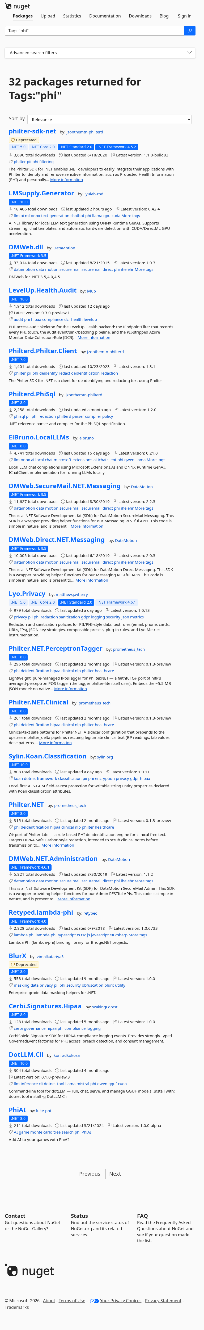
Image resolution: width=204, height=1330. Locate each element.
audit (18, 319)
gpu (106, 215)
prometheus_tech (129, 649)
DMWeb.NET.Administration (53, 858)
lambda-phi (46, 934)
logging (98, 616)
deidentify (48, 373)
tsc (83, 934)
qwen (129, 459)
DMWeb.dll (26, 247)
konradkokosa (67, 1055)
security (113, 616)
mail (76, 269)
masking (21, 985)
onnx (35, 215)
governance (34, 1028)
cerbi (18, 1028)
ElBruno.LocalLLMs (39, 437)
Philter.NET (26, 804)
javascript (100, 934)
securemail (91, 269)
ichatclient (107, 459)
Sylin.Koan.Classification (48, 756)
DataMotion (64, 247)
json (125, 616)
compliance (52, 319)
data (40, 269)
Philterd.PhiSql (32, 394)
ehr (131, 269)
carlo (47, 1132)
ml (27, 215)
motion (51, 269)
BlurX (17, 956)
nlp (78, 670)
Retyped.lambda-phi (41, 912)
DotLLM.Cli (26, 1054)
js (88, 934)
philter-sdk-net (32, 131)
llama (97, 215)
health (77, 319)
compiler (93, 416)
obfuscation (92, 985)
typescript (67, 934)
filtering (46, 161)
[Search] (190, 30)
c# (112, 934)
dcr (67, 319)
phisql (19, 416)
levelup (90, 319)
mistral (82, 1083)
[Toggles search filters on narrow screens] (190, 53)
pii (29, 161)
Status (79, 1215)
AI (16, 1132)
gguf (112, 1083)
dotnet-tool (54, 1083)
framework (47, 778)
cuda (116, 215)
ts (78, 934)
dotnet (30, 778)
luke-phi (43, 1110)
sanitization (69, 616)
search (68, 1132)
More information (66, 179)
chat (49, 459)
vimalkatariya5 (50, 956)
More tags (130, 215)
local (39, 459)
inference (29, 1083)
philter (20, 161)
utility (120, 985)
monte (36, 1132)
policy (107, 416)
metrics (137, 616)
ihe (123, 269)
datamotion (24, 269)
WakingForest (104, 1006)
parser (78, 416)
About (49, 1301)
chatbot (77, 215)
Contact (15, 1215)
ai (22, 215)
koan (18, 778)
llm (17, 215)
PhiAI (17, 1110)
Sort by (17, 118)
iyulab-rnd (93, 193)
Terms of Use (72, 1301)
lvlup (91, 291)
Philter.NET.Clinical (38, 702)
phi (35, 161)
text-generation (55, 215)
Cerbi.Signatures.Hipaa (45, 1006)
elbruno (86, 438)
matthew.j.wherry (72, 594)
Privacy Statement (163, 1301)
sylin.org (105, 757)
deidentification (85, 373)
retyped (90, 913)
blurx (109, 985)
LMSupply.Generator (41, 193)
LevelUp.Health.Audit (42, 290)
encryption (105, 778)
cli (41, 1083)
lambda (21, 934)
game (24, 1132)
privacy (20, 616)
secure (65, 269)
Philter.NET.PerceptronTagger (56, 648)
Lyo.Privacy (27, 593)
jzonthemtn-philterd (84, 131)
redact (64, 373)
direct (108, 269)
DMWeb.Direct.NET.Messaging (57, 539)
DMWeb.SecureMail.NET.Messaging (65, 486)
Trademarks (17, 1307)
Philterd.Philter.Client (43, 351)
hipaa (36, 319)
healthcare (104, 670)
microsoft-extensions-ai (75, 459)
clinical (67, 670)
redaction (109, 373)
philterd (64, 416)
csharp (121, 934)
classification (70, 778)
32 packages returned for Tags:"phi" (75, 88)
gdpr (85, 616)
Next (115, 1173)
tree (57, 1132)
